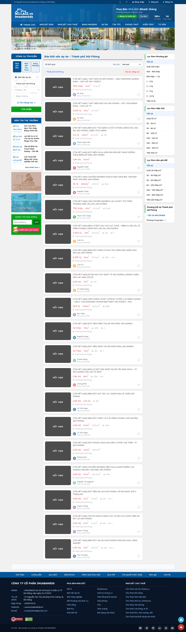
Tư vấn (162, 24)
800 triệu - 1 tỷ (153, 76)
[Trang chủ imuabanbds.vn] (27, 13)
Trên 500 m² (152, 153)
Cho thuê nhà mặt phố (136, 597)
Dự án (104, 24)
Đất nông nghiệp (74, 597)
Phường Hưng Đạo (156, 220)
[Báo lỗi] (181, 620)
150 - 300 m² (152, 143)
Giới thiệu (20, 574)
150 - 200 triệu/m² (155, 195)
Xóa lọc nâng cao (132, 72)
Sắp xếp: (116, 64)
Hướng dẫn (36, 574)
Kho (99, 605)
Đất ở (69, 589)
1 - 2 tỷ (150, 81)
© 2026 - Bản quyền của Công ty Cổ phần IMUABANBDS (33, 628)
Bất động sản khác (106, 612)
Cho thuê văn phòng (135, 605)
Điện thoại (16, 603)
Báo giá (153, 574)
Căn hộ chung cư (104, 593)
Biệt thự (70, 608)
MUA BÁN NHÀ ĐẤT (76, 583)
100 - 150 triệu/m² (155, 190)
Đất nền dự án (73, 593)
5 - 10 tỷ (150, 96)
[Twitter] (146, 628)
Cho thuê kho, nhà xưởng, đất (139, 612)
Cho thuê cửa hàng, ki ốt (137, 608)
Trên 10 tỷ (151, 101)
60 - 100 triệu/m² (154, 185)
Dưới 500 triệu (153, 66)
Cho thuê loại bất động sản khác (140, 616)
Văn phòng (102, 601)
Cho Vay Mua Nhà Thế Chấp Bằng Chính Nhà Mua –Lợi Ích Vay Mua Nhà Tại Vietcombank (31, 128)
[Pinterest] (166, 628)
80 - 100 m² (152, 133)
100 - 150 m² (152, 138)
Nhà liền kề (72, 612)
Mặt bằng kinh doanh (107, 597)
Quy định (53, 574)
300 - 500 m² (152, 148)
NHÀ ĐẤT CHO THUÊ (135, 583)
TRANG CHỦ (29, 25)
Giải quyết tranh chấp (132, 574)
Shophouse (102, 589)
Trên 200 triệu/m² (155, 200)
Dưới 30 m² (152, 118)
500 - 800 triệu (153, 71)
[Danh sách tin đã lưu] (127, 2)
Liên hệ (167, 574)
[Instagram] (153, 628)
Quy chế (111, 574)
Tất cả (150, 62)
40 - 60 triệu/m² (154, 180)
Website (15, 607)
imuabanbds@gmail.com (36, 611)
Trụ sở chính (14, 598)
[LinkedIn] (159, 628)
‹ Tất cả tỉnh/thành (156, 215)
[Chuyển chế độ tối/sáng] (120, 2)
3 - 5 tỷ (150, 91)
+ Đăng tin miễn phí (126, 16)
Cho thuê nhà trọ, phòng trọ (138, 601)
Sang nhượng (89, 24)
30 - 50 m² (151, 123)
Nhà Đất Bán (46, 24)
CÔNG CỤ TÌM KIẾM (26, 56)
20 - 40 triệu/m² (154, 175)
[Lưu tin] (139, 94)
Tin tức (116, 24)
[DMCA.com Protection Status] (29, 619)
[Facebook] (140, 628)
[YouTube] (172, 628)
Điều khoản (69, 574)
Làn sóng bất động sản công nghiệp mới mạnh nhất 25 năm (32, 159)
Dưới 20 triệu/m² (154, 170)
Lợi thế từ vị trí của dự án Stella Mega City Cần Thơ (31, 138)
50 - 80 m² (151, 128)
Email (14, 611)
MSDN (14, 590)
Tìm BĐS (143, 16)
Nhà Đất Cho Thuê (67, 24)
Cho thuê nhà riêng (134, 593)
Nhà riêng (71, 605)
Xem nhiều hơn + (32, 167)
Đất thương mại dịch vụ (77, 601)
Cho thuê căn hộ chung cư (137, 589)
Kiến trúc (148, 24)
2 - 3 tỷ (150, 86)
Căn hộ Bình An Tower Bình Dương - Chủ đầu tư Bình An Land (31, 148)
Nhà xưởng (102, 608)
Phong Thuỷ (131, 24)
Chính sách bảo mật (91, 574)
